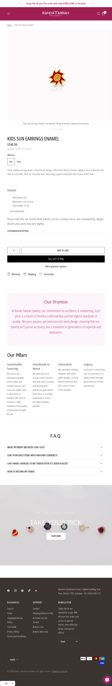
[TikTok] (31, 590)
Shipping (10, 148)
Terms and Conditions (16, 636)
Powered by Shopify (60, 671)
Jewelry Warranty (40, 631)
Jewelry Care (38, 626)
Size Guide (12, 626)
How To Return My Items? (21, 471)
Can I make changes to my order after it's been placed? (37, 463)
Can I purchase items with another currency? (32, 455)
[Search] (98, 13)
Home (9, 25)
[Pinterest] (24, 590)
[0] (103, 13)
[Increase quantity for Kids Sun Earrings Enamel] (17, 250)
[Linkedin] (38, 590)
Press (9, 613)
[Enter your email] (76, 641)
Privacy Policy (13, 631)
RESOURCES (13, 602)
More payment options (56, 266)
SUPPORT (37, 602)
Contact (36, 608)
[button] (56, 536)
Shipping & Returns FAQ (43, 613)
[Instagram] (17, 590)
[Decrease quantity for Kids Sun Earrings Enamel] (9, 250)
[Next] (60, 129)
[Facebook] (10, 590)
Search (10, 608)
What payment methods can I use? (26, 447)
